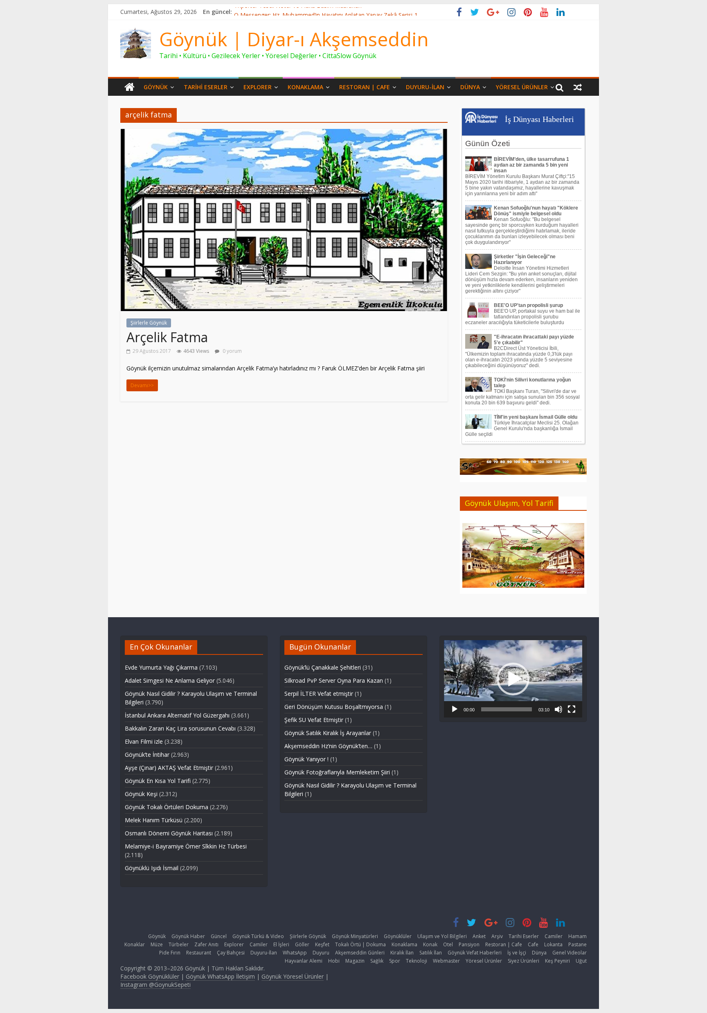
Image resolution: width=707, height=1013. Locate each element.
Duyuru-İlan (425, 87)
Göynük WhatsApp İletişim (220, 976)
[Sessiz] (558, 709)
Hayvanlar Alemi (303, 960)
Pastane (577, 944)
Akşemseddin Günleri (360, 952)
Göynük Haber (188, 936)
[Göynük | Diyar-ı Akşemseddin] (129, 87)
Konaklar (134, 944)
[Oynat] (454, 709)
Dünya (470, 87)
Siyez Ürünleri (523, 960)
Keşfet (322, 944)
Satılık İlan (430, 952)
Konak (430, 944)
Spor (394, 960)
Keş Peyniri (557, 960)
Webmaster (446, 960)
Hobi (334, 960)
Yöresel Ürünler (522, 87)
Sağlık (376, 960)
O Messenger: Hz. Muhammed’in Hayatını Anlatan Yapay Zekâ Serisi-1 (326, 12)
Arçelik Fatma (167, 337)
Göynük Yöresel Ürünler (292, 976)
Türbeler (179, 944)
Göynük (156, 87)
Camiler (554, 936)
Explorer (257, 87)
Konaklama (305, 87)
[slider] (506, 709)
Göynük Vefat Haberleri (475, 952)
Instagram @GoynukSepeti (155, 984)
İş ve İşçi (516, 952)
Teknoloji (416, 960)
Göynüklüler (398, 936)
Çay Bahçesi (231, 952)
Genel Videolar (569, 952)
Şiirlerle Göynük (149, 322)
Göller (302, 944)
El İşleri (281, 944)
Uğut (581, 960)
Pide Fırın (169, 952)
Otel (448, 944)
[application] (513, 678)
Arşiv (497, 936)
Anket (479, 936)
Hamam (577, 936)
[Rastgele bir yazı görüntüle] (578, 87)
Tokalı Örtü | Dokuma (360, 944)
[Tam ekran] (571, 709)
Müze (157, 944)
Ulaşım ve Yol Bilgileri (442, 936)
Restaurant (198, 952)
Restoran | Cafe (364, 87)
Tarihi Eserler (205, 87)
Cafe (533, 944)
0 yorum (231, 350)
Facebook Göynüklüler (149, 976)
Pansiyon (469, 944)
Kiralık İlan (402, 952)
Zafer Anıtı (206, 944)
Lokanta (553, 944)
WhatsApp (295, 952)
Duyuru (321, 952)
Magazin (355, 960)
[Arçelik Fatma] (284, 133)
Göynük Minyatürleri (355, 936)
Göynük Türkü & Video (258, 936)
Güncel (219, 936)
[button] (513, 679)
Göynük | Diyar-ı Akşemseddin (294, 39)
